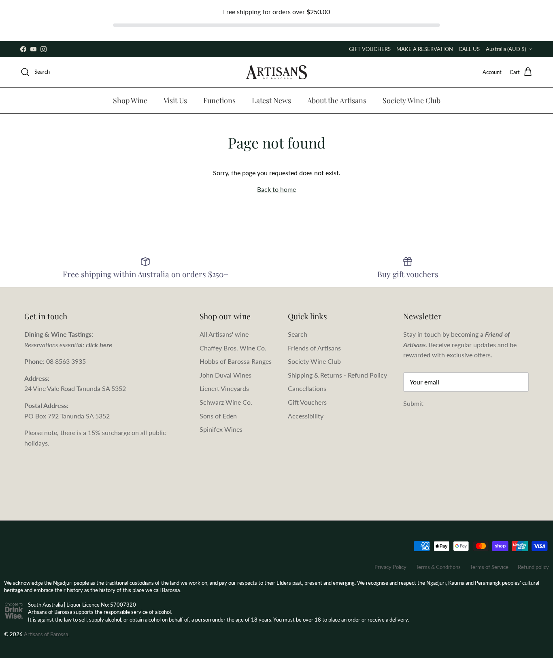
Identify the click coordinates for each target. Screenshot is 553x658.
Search (297, 334)
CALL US (469, 49)
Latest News (271, 100)
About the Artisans (336, 100)
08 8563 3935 (66, 361)
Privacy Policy (390, 567)
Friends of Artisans (314, 348)
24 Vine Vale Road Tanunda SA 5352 (75, 388)
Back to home (276, 189)
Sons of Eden (218, 416)
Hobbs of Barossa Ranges (236, 361)
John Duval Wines (225, 375)
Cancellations (307, 388)
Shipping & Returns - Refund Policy (337, 375)
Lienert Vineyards (224, 388)
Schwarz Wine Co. (226, 402)
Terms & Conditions (438, 567)
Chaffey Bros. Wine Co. (233, 348)
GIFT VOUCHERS (370, 49)
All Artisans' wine (224, 334)
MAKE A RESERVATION (424, 49)
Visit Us (175, 100)
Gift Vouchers (307, 402)
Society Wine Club (411, 100)
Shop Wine (130, 100)
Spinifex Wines (221, 429)
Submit (413, 403)
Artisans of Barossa (46, 634)
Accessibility (305, 416)
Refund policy (533, 567)
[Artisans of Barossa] (276, 72)
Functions (219, 100)
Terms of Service (489, 567)
